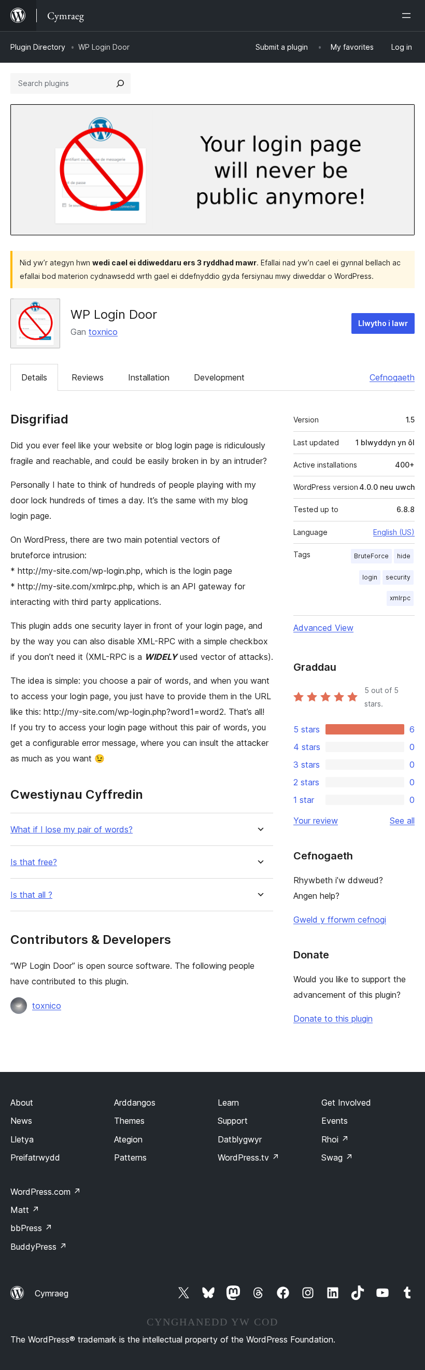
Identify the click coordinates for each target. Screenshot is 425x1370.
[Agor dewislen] (408, 15)
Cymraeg (51, 1293)
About (21, 1102)
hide (403, 556)
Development (219, 377)
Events (334, 1120)
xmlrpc (400, 598)
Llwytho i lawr (383, 323)
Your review (315, 820)
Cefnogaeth (392, 377)
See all (402, 820)
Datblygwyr (240, 1139)
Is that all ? (31, 895)
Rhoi (335, 1139)
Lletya (22, 1139)
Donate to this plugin (333, 1018)
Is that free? (33, 862)
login (369, 577)
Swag (337, 1157)
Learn (228, 1102)
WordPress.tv (248, 1157)
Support (233, 1120)
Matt (24, 1210)
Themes (129, 1120)
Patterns (130, 1157)
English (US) (394, 532)
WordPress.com (45, 1192)
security (398, 577)
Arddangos (134, 1102)
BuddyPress (38, 1246)
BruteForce (371, 556)
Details (34, 377)
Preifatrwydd (35, 1157)
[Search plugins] (120, 83)
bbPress (31, 1228)
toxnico (103, 332)
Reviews (88, 377)
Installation (148, 377)
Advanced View (323, 628)
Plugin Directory (37, 47)
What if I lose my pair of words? (71, 830)
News (21, 1120)
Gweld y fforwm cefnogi (339, 919)
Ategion (128, 1139)
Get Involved (346, 1102)
